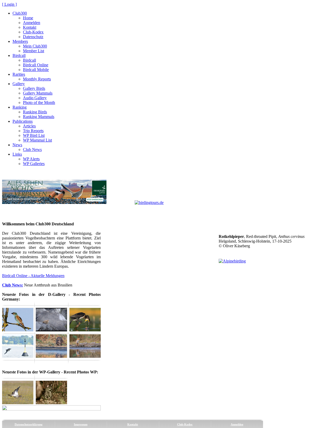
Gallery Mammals (37, 93)
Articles (29, 126)
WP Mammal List (37, 140)
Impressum (80, 424)
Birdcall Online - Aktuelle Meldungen (33, 275)
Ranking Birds (35, 112)
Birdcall (19, 55)
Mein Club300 (35, 46)
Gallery (19, 83)
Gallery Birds (34, 88)
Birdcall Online (35, 65)
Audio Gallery (35, 98)
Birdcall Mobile (36, 69)
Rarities (19, 74)
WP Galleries (34, 163)
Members (20, 41)
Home (28, 18)
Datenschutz (33, 36)
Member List (33, 51)
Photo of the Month (39, 102)
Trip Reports (33, 130)
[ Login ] (9, 4)
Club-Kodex (33, 32)
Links (17, 154)
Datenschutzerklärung (29, 424)
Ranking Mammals (38, 116)
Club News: (12, 285)
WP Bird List (34, 135)
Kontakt (29, 27)
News (17, 145)
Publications (23, 121)
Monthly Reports (37, 79)
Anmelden (31, 22)
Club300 (20, 13)
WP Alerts (31, 159)
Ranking (20, 107)
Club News (32, 149)
